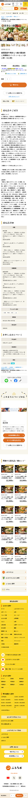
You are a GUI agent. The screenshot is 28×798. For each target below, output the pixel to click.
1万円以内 (3, 696)
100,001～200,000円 (19, 702)
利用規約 (6, 783)
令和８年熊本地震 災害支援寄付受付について (14, 0)
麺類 (15, 628)
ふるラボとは (4, 734)
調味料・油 (4, 631)
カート (21, 5)
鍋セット (16, 16)
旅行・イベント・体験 (6, 634)
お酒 (15, 621)
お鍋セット (3, 18)
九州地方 (11, 367)
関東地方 (3, 681)
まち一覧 (21, 13)
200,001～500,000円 (6, 705)
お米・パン (4, 612)
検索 (16, 8)
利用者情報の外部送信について (11, 786)
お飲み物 (3, 624)
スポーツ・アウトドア (19, 637)
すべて (3, 608)
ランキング (8, 13)
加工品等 (3, 628)
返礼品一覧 (15, 13)
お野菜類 (16, 618)
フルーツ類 (4, 615)
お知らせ (3, 740)
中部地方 (12, 681)
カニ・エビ (16, 615)
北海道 (12, 678)
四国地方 (12, 684)
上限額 (13, 5)
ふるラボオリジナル (19, 608)
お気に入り (17, 5)
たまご (3, 621)
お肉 (15, 612)
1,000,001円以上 (5, 710)
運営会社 (23, 786)
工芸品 (3, 644)
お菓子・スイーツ (18, 624)
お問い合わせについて (14, 96)
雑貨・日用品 (4, 637)
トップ (3, 13)
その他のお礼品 (5, 647)
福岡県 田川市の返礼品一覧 (7, 368)
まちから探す (4, 367)
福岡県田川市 (18, 367)
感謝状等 (16, 644)
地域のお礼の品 (18, 634)
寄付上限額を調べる (6, 724)
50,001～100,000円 (6, 702)
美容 (2, 640)
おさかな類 (4, 618)
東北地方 (21, 678)
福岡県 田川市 (5, 49)
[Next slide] (26, 13)
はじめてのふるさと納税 (7, 720)
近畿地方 (21, 681)
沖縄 (2, 687)
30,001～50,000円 (18, 699)
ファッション (17, 640)
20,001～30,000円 (5, 699)
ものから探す (9, 16)
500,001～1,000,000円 (19, 706)
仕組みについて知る (11, 73)
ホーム (2, 16)
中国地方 (3, 684)
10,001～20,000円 (18, 696)
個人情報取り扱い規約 (16, 783)
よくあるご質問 (5, 737)
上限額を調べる (23, 73)
